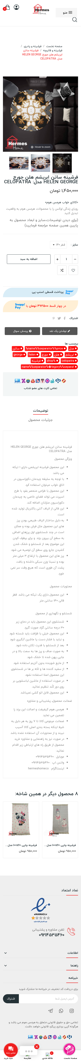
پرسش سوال (21, 331)
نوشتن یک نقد (58, 331)
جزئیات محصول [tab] (40, 420)
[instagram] (71, 1011)
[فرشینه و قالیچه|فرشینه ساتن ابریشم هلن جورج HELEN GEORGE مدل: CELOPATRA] (62, 164)
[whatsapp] (61, 1011)
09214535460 (51, 934)
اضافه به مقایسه (62, 270)
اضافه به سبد (28, 259)
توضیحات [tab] (40, 411)
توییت (59, 318)
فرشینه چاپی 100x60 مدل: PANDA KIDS (21, 845)
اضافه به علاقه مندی (73, 270)
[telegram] (50, 1011)
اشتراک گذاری (64, 318)
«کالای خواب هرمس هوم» (61, 202)
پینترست (53, 318)
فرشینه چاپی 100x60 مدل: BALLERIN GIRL (60, 845)
